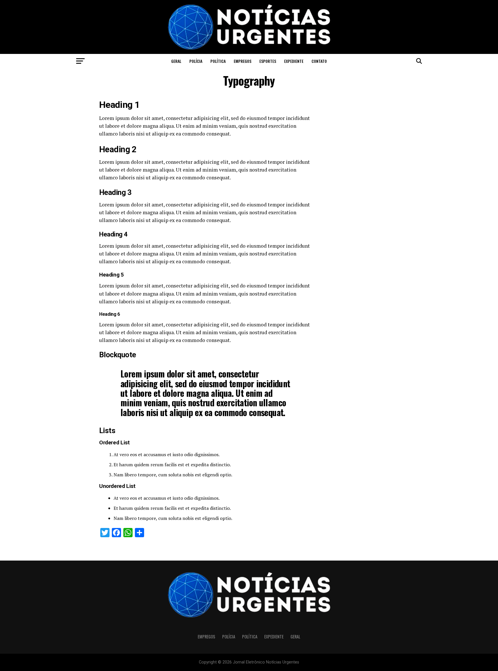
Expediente (293, 61)
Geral (176, 61)
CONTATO (319, 61)
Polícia (195, 61)
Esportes (267, 61)
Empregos (242, 61)
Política (218, 61)
